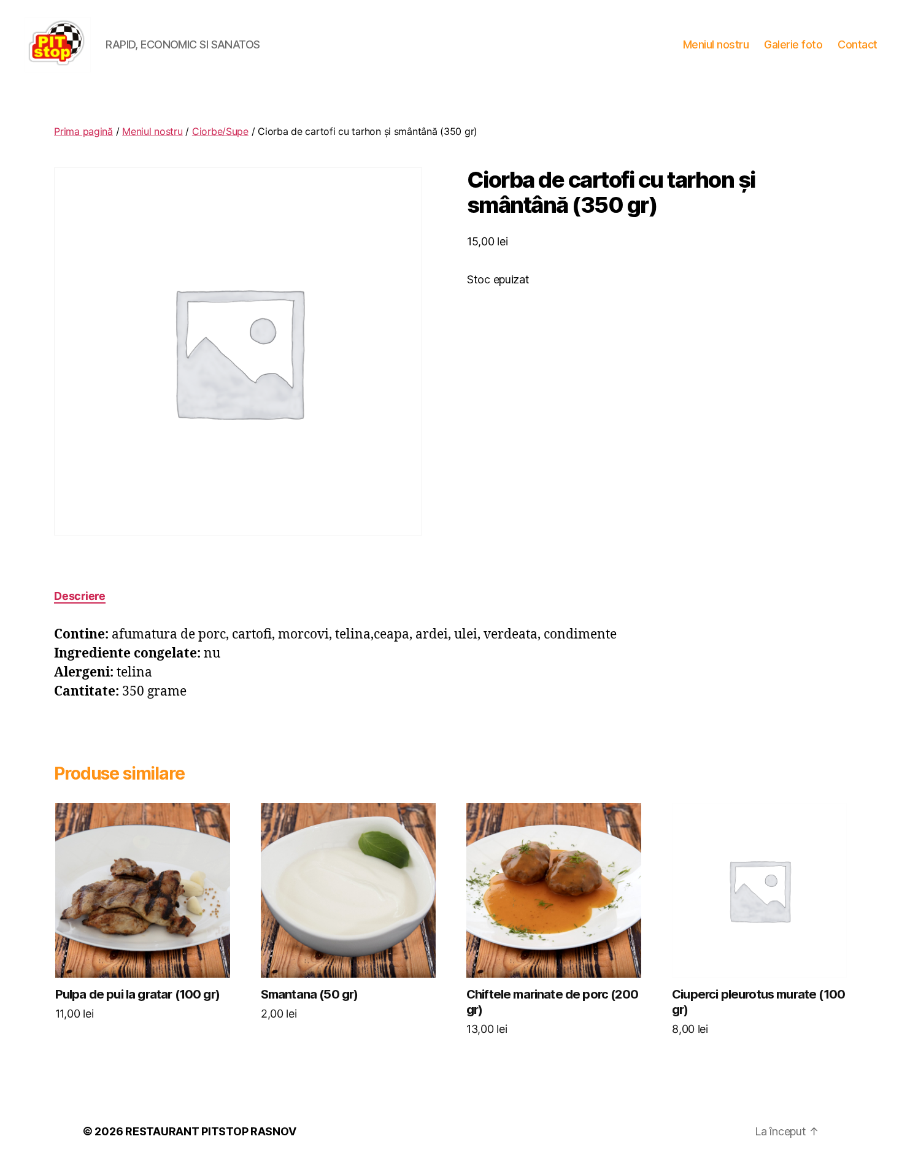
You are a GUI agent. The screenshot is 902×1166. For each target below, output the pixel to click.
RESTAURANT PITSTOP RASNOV (210, 1131)
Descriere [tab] (80, 595)
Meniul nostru (716, 44)
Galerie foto (793, 44)
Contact (857, 44)
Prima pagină (83, 131)
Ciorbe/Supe (220, 131)
